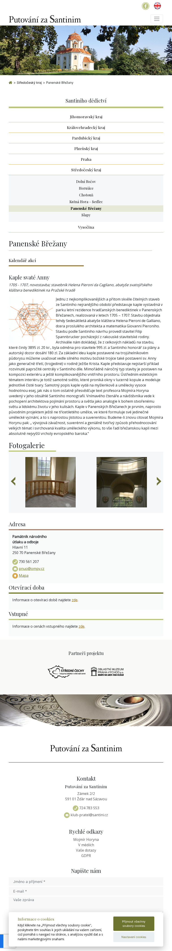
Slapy (86, 215)
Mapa (23, 575)
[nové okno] (66, 672)
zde (74, 599)
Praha (86, 159)
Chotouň (86, 195)
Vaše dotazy (86, 850)
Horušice (86, 188)
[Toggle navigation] (156, 18)
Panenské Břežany (86, 208)
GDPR (86, 855)
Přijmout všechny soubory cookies (133, 923)
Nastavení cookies (133, 937)
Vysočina (86, 227)
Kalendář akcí (22, 260)
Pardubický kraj (86, 137)
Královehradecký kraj (86, 127)
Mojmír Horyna (86, 839)
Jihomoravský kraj (86, 116)
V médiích (86, 844)
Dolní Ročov (86, 181)
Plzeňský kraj (86, 148)
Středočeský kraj (86, 169)
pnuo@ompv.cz (31, 568)
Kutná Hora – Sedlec (86, 201)
